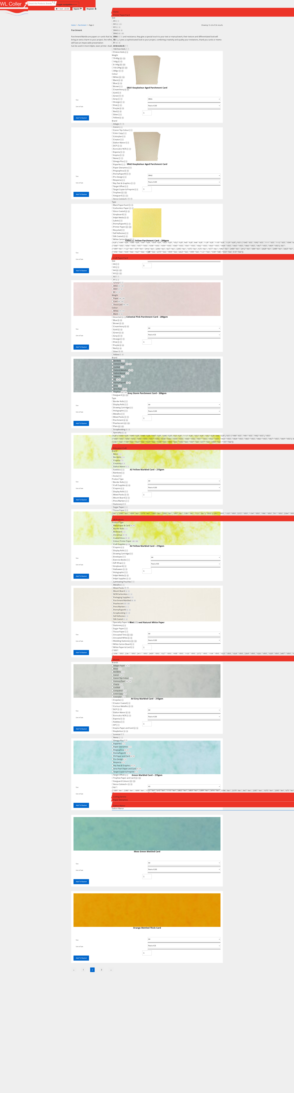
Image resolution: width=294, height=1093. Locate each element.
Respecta (118, 180)
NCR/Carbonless (122, 594)
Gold (117, 92)
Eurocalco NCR (122, 149)
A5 (116, 21)
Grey (117, 99)
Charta (117, 684)
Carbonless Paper (123, 208)
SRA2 (118, 33)
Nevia (118, 158)
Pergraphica (121, 170)
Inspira (118, 155)
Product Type (117, 479)
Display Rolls (120, 404)
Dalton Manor (121, 142)
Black (117, 80)
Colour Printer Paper (125, 541)
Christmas (120, 535)
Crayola (118, 460)
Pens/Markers (121, 501)
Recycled (118, 230)
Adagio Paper (121, 665)
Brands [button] (116, 659)
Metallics (118, 414)
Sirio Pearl (120, 389)
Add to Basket (81, 882)
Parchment (120, 420)
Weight (115, 55)
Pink (117, 105)
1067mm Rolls (121, 49)
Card (118, 301)
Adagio (118, 124)
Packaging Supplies (123, 597)
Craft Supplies (121, 485)
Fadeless (118, 376)
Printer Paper (122, 227)
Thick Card (120, 304)
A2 (116, 276)
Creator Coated (121, 703)
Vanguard (120, 195)
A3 (116, 27)
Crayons (118, 488)
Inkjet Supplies (121, 578)
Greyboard (119, 214)
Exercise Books (121, 560)
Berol (117, 454)
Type (114, 202)
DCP (117, 145)
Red (117, 111)
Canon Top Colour (122, 130)
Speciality (119, 432)
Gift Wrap (119, 563)
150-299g (120, 67)
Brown (117, 86)
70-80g (119, 58)
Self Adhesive (120, 233)
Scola (117, 385)
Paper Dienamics (122, 167)
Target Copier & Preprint (125, 189)
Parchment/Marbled (124, 600)
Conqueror (119, 690)
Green (118, 96)
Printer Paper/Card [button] (121, 15)
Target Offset (120, 186)
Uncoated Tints (123, 634)
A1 (116, 279)
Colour (115, 74)
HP (116, 725)
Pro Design (119, 177)
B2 (116, 39)
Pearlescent (121, 423)
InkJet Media (120, 217)
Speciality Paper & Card (125, 622)
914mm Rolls (120, 52)
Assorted (119, 317)
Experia (118, 152)
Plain (118, 426)
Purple (118, 108)
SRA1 (117, 36)
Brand (114, 121)
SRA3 (117, 30)
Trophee (120, 192)
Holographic (120, 410)
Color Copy (119, 133)
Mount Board (121, 497)
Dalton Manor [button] (119, 805)
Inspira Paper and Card (125, 728)
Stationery (119, 504)
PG (116, 379)
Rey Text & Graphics (124, 183)
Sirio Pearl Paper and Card (127, 768)
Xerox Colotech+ (122, 199)
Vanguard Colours (124, 781)
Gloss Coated (121, 211)
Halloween (120, 569)
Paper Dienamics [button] (120, 800)
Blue (117, 83)
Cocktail (118, 367)
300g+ (118, 71)
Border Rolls (120, 401)
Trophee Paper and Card (127, 778)
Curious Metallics (123, 370)
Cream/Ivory (121, 89)
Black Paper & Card (123, 525)
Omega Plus (120, 161)
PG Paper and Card (123, 756)
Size (77, 863)
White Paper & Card (123, 647)
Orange (118, 102)
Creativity (119, 463)
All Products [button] (118, 519)
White (118, 77)
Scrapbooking (121, 429)
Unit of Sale (79, 870)
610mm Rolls (120, 46)
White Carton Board (123, 239)
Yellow (118, 117)
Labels (117, 220)
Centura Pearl (122, 364)
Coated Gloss (121, 538)
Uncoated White (122, 638)
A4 (117, 24)
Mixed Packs (121, 417)
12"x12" (118, 282)
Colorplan (119, 136)
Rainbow (118, 472)
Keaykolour (120, 731)
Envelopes (119, 556)
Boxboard (119, 531)
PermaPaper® (121, 174)
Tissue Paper (120, 510)
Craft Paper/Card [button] (120, 258)
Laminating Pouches (123, 581)
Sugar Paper (120, 507)
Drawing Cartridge (122, 407)
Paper (118, 298)
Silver (117, 114)
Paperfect (119, 164)
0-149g (119, 64)
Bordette (118, 360)
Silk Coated (120, 236)
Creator (118, 139)
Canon (117, 127)
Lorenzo (118, 734)
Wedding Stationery (124, 641)
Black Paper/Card (123, 205)
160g (117, 61)
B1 (116, 42)
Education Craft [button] (120, 448)
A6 (116, 264)
